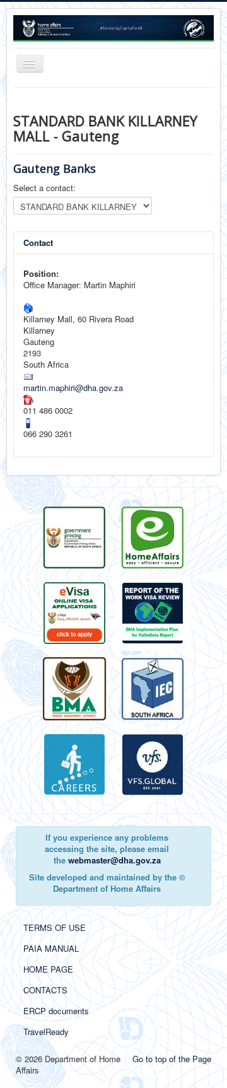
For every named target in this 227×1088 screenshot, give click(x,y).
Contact (38, 243)
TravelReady (46, 1032)
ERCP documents (56, 1011)
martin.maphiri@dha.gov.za (73, 388)
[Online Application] (152, 536)
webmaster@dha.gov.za (114, 860)
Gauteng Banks (54, 168)
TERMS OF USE (54, 927)
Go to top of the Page (171, 1059)
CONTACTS (45, 990)
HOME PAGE (48, 969)
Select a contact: (44, 188)
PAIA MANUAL (51, 948)
